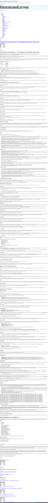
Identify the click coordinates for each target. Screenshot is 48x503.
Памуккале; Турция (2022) (3, 459)
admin (1, 466)
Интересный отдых (14, 7)
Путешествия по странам (3, 479)
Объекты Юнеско (4, 25)
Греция (3, 18)
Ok (34, 502)
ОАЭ (3, 32)
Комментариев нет (11, 486)
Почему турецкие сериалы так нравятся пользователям (8, 471)
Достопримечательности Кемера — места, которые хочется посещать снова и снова (19, 41)
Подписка (1, 38)
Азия (1, 14)
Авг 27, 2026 (7, 486)
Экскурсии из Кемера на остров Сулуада (6, 474)
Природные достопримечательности (7, 21)
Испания (4, 17)
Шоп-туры (4, 22)
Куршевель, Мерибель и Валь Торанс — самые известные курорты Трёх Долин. (9, 480)
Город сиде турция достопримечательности (5, 460)
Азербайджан (4, 30)
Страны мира (2, 29)
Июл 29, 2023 (1, 475)
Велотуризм (4, 24)
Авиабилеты (2, 13)
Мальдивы (4, 33)
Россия (3, 19)
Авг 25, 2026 (7, 501)
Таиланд (4, 35)
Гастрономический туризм (6, 23)
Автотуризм (2, 36)
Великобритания (4, 16)
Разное (3, 27)
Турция (3, 34)
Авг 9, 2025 (1, 470)
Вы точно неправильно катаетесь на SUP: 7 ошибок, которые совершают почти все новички (11, 488)
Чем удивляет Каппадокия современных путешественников (8, 469)
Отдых (2, 26)
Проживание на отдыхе (5, 28)
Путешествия (2, 20)
